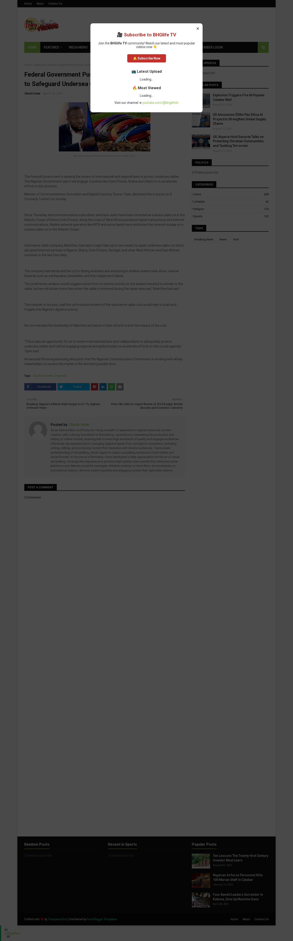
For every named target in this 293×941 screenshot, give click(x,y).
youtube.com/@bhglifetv (160, 103)
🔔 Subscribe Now (146, 58)
